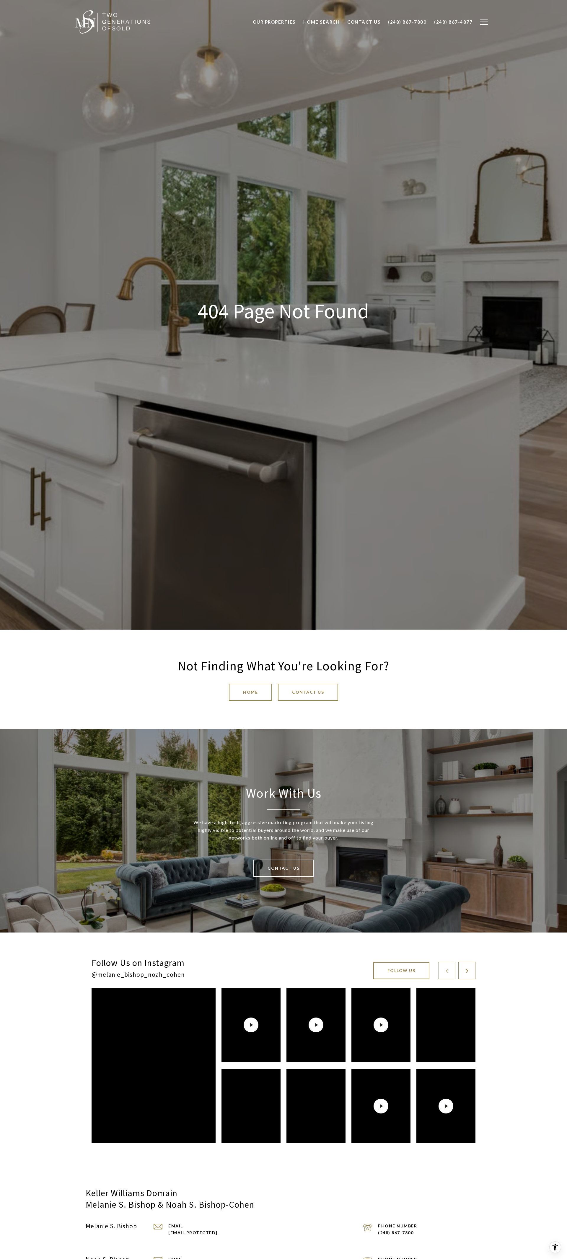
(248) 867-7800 (395, 1232)
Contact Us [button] (308, 692)
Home (250, 692)
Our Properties (274, 22)
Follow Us (401, 970)
